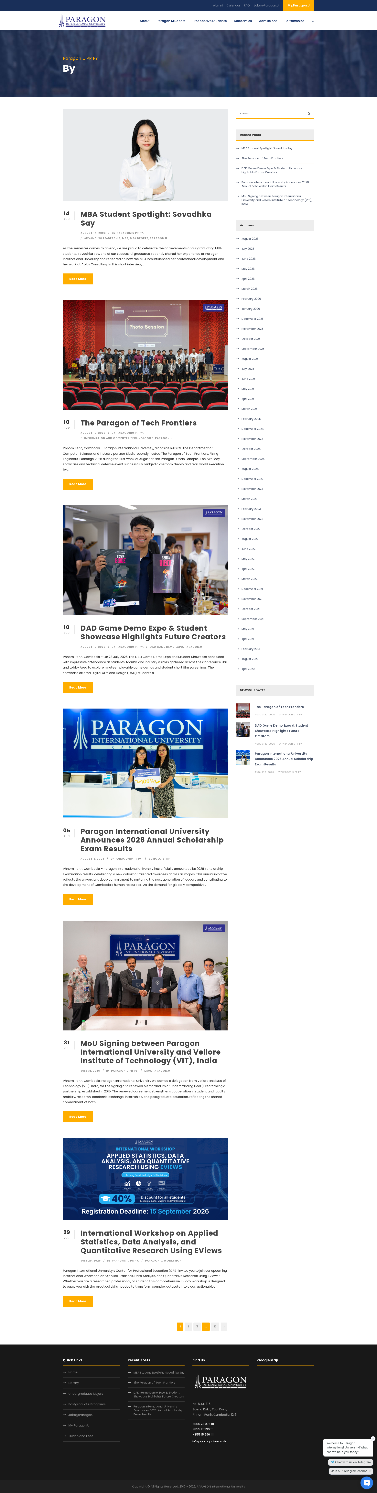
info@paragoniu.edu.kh (209, 1441)
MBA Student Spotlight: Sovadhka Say (146, 218)
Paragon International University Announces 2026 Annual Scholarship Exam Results (152, 840)
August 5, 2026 (92, 859)
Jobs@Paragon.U (266, 5)
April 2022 (248, 569)
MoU (147, 1071)
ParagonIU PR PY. (130, 233)
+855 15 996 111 (203, 1434)
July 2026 (248, 249)
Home (73, 1372)
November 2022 (252, 519)
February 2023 (251, 509)
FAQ (247, 5)
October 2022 (251, 529)
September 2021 (253, 619)
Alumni (218, 5)
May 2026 (248, 269)
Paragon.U (158, 238)
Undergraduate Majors (85, 1393)
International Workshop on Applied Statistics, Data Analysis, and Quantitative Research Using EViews (151, 1242)
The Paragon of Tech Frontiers (140, 423)
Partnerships (295, 21)
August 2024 (250, 469)
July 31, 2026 (90, 1071)
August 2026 (250, 239)
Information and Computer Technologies (119, 438)
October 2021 (251, 609)
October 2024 (251, 449)
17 (215, 1326)
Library (73, 1383)
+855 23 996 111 (203, 1424)
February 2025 (251, 419)
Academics (243, 21)
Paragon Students (171, 21)
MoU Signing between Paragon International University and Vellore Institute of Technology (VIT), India (151, 1052)
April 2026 (248, 279)
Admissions (268, 21)
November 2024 (253, 439)
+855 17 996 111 (202, 1429)
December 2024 (253, 429)
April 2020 (248, 669)
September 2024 (253, 459)
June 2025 (248, 379)
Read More (77, 279)
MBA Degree (139, 238)
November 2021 (252, 599)
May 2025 (248, 389)
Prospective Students (210, 21)
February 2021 (251, 649)
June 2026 (249, 259)
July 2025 (248, 369)
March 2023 (249, 499)
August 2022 (250, 539)
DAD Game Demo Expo (166, 647)
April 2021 (248, 639)
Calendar (233, 5)
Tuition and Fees (80, 1436)
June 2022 (248, 549)
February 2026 (251, 299)
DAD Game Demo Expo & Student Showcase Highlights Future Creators (153, 632)
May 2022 (248, 559)
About (145, 21)
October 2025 (251, 339)
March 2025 (249, 409)
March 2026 (250, 289)
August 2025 (250, 359)
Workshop (172, 1261)
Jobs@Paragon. (80, 1415)
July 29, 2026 (91, 1261)
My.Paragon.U (299, 5)
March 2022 (249, 579)
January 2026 (251, 309)
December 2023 (253, 479)
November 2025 (252, 329)
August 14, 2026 (93, 233)
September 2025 (253, 349)
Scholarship (159, 859)
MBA (125, 238)
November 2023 (252, 489)
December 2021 (252, 589)
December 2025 (253, 319)
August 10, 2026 (93, 433)
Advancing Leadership (102, 238)
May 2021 (248, 629)
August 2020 (250, 659)
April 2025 (248, 399)
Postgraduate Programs (87, 1404)
